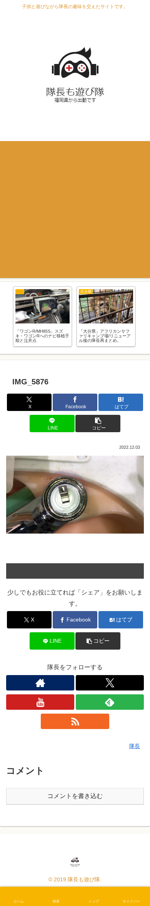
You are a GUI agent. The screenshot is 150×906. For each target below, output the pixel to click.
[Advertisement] (75, 209)
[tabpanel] (42, 316)
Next (144, 318)
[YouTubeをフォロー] (40, 702)
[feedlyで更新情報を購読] (110, 702)
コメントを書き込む (75, 796)
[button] (97, 423)
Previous (6, 318)
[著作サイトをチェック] (40, 682)
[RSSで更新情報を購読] (75, 721)
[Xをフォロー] (110, 682)
